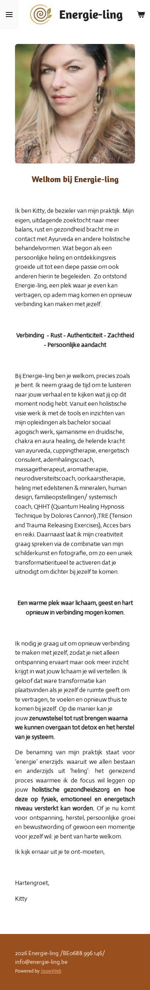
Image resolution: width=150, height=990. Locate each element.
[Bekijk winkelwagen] (141, 14)
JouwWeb (51, 971)
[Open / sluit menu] (9, 14)
